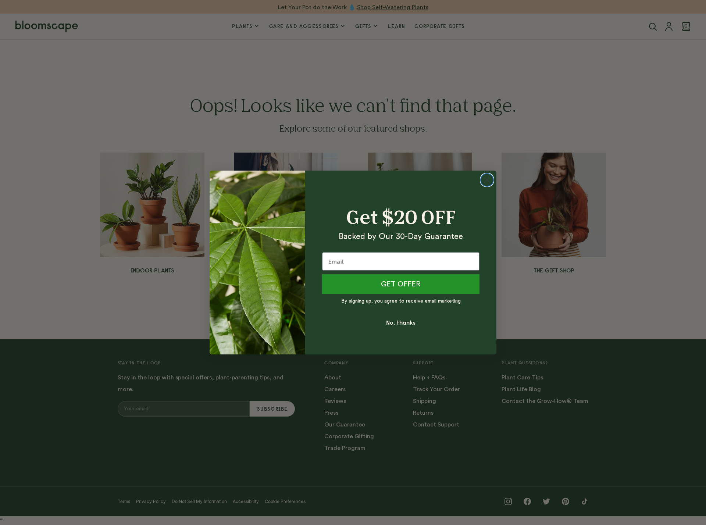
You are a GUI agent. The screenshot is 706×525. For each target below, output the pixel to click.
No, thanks (401, 322)
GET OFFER (401, 284)
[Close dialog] (487, 180)
